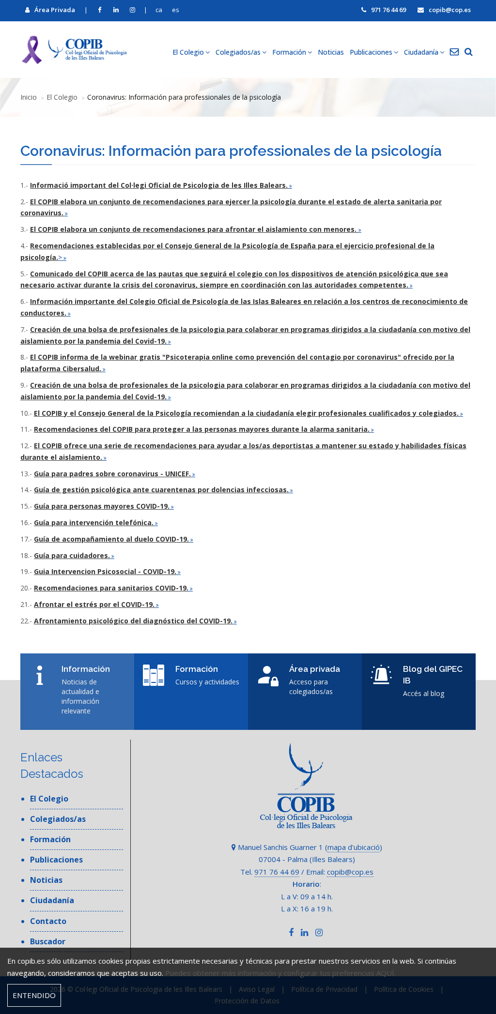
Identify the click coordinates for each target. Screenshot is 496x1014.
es (175, 9)
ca (158, 9)
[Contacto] (454, 52)
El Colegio (62, 97)
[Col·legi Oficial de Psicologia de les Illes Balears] (73, 49)
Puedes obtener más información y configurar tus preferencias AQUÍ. (280, 973)
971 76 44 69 (388, 9)
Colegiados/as (58, 819)
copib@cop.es (450, 9)
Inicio (28, 97)
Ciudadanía (52, 900)
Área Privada (54, 9)
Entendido (34, 995)
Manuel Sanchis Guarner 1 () (309, 847)
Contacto (48, 921)
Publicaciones (56, 859)
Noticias (331, 52)
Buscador (47, 941)
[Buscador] (469, 52)
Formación (50, 839)
